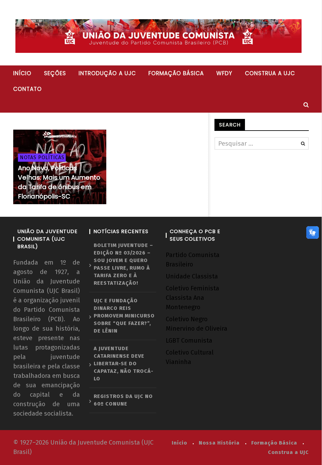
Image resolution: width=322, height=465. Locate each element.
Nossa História (219, 443)
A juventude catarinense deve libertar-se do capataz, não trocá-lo (123, 363)
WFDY (224, 73)
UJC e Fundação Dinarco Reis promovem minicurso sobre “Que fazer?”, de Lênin (124, 316)
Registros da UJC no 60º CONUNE (123, 400)
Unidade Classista (192, 276)
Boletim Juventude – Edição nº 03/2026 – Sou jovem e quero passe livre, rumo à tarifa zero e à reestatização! (123, 264)
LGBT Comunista (189, 340)
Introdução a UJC (107, 73)
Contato (27, 89)
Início (22, 73)
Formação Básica (274, 443)
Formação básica (176, 73)
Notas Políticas (42, 157)
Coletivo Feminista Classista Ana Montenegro (192, 297)
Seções (55, 73)
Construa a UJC (270, 73)
